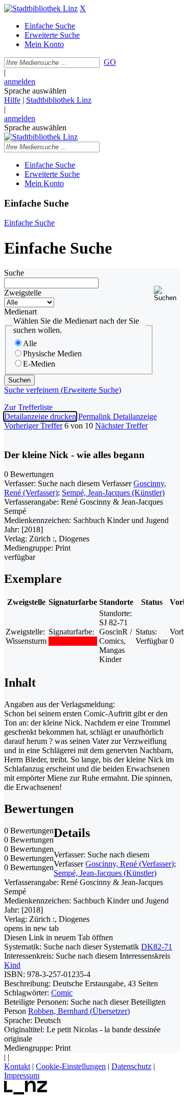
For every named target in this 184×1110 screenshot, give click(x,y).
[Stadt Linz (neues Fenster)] (26, 1092)
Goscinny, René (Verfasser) (129, 863)
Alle (30, 343)
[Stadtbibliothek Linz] (41, 8)
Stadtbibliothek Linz (58, 100)
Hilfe (12, 100)
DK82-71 (156, 946)
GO (110, 62)
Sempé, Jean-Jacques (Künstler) (113, 492)
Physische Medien (52, 353)
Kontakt (17, 1066)
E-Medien (39, 363)
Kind (12, 965)
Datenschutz (131, 1066)
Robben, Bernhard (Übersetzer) (79, 1011)
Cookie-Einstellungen (71, 1066)
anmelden (19, 81)
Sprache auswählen (35, 90)
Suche (14, 272)
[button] (167, 294)
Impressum (21, 1075)
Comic (62, 992)
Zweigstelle (22, 292)
